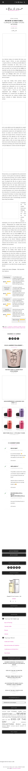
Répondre (13, 460)
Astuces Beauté (15, 726)
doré (14, 722)
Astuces (6, 634)
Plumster (14, 670)
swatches (22, 327)
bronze (4, 726)
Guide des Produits (9, 641)
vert (8, 711)
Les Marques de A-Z (14, 697)
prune (3, 716)
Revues (6, 630)
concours (23, 722)
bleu (8, 726)
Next (15, 601)
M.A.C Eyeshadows (14, 717)
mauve (12, 716)
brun (24, 724)
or (6, 716)
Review (16, 18)
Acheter (14, 598)
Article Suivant (14, 555)
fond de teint (6, 719)
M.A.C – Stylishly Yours (14, 433)
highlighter (23, 717)
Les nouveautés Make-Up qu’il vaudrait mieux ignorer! (14, 684)
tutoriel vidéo (16, 711)
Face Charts (7, 653)
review (9, 327)
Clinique (10, 326)
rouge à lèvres (16, 327)
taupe (24, 711)
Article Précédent (14, 551)
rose (14, 714)
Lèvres (12, 18)
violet (4, 711)
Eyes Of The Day (8, 622)
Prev (13, 601)
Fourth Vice (14, 690)
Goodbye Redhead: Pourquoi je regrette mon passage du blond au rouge (14, 663)
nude (8, 716)
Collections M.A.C (11, 724)
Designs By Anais (16, 768)
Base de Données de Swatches (11, 645)
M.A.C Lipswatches (18, 716)
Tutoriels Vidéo (8, 626)
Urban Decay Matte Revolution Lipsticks (14, 677)
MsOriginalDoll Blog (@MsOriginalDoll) (18, 494)
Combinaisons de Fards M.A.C (11, 649)
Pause (10, 601)
